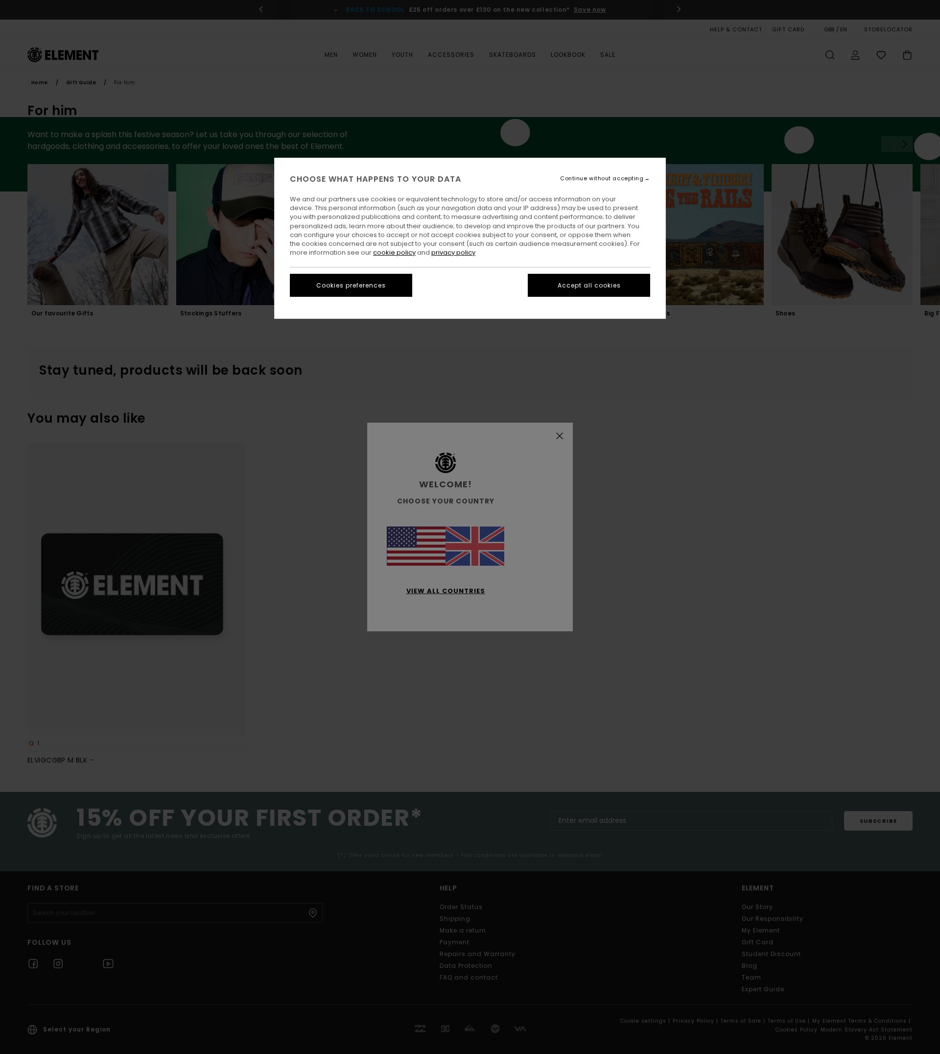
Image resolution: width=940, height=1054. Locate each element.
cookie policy (394, 252)
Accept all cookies (589, 285)
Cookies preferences (351, 285)
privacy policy (453, 252)
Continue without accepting (601, 178)
